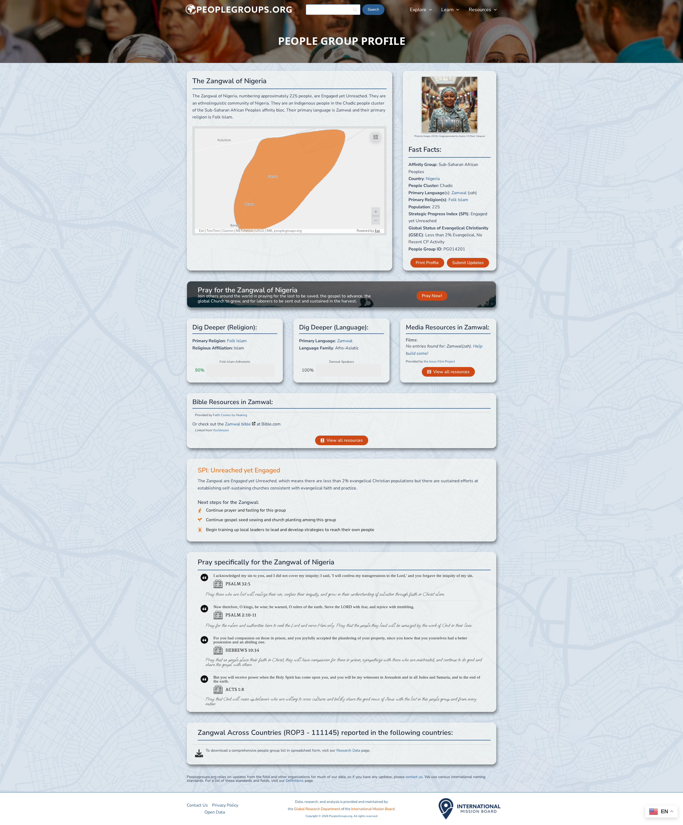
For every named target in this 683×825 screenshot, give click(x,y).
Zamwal (459, 193)
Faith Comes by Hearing (230, 415)
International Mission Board (373, 809)
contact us (414, 776)
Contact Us (197, 805)
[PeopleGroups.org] (238, 9)
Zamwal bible (238, 424)
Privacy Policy (225, 805)
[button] (429, 10)
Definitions (295, 780)
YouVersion (221, 430)
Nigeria (433, 179)
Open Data (214, 812)
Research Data (348, 750)
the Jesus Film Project (439, 361)
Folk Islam (458, 200)
